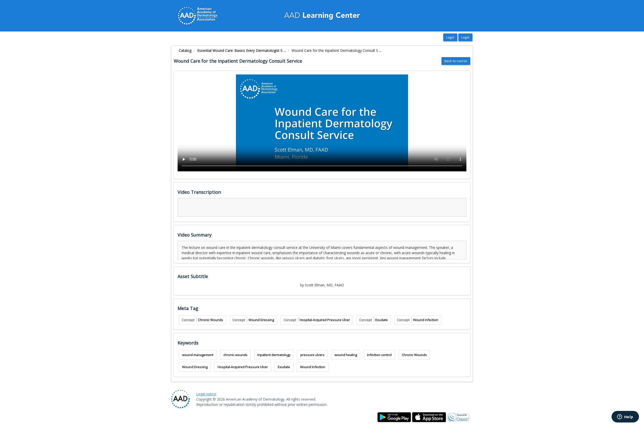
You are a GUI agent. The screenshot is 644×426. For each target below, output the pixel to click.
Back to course (456, 61)
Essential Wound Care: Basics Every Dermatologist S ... (241, 50)
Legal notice (206, 394)
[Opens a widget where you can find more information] (625, 417)
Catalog (185, 50)
